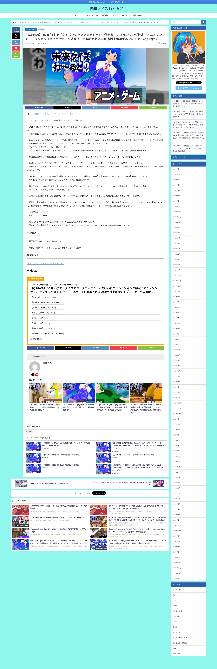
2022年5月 (176, 440)
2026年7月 (176, 174)
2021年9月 (176, 483)
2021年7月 (176, 493)
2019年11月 (177, 568)
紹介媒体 (105, 15)
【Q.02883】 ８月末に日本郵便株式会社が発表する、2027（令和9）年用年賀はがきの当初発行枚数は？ (188, 103)
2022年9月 (176, 419)
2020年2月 (176, 552)
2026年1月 (176, 206)
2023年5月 (176, 376)
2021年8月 (176, 488)
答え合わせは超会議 (180, 643)
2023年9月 (176, 355)
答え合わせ (177, 632)
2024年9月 (176, 291)
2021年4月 (176, 509)
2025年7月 (176, 238)
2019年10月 (177, 573)
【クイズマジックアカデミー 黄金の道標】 (45, 264)
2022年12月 (177, 403)
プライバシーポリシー (121, 15)
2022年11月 (177, 408)
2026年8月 (176, 169)
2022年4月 (176, 445)
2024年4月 (176, 318)
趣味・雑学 (177, 653)
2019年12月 (177, 562)
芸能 (174, 648)
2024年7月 (176, 302)
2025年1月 (176, 270)
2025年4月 (176, 254)
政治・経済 (177, 616)
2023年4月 (176, 382)
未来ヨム (164, 43)
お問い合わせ (137, 15)
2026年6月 (176, 179)
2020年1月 (176, 557)
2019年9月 (176, 578)
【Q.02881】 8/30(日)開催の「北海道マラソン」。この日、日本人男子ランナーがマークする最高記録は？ (188, 148)
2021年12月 (177, 467)
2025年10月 (177, 222)
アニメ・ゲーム (31, 29)
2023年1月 (176, 398)
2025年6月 (176, 243)
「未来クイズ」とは (91, 15)
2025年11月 (177, 217)
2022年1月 (176, 461)
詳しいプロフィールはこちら (188, 88)
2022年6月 (176, 435)
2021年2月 (176, 520)
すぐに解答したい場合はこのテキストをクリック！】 (52, 114)
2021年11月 (177, 472)
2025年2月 (176, 265)
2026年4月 (176, 190)
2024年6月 (176, 307)
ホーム (77, 15)
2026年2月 (176, 201)
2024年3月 (176, 323)
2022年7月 (176, 429)
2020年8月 (176, 541)
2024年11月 (177, 281)
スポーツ (176, 605)
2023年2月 (176, 392)
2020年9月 (176, 536)
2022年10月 (177, 413)
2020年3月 (176, 546)
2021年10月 (177, 477)
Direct (42, 29)
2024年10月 (177, 286)
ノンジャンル (177, 611)
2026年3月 (176, 195)
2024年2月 (176, 328)
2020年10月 (177, 531)
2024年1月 (176, 334)
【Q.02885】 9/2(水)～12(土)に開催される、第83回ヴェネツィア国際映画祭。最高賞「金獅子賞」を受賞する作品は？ (188, 124)
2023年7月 (176, 366)
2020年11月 (177, 525)
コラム (175, 600)
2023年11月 (177, 344)
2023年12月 (177, 339)
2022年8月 (176, 424)
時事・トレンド (178, 621)
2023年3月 (176, 387)
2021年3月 (176, 514)
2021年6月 (176, 499)
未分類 (175, 627)
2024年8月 (176, 296)
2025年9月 (176, 227)
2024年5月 (176, 312)
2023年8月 (176, 360)
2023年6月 (176, 371)
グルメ (175, 595)
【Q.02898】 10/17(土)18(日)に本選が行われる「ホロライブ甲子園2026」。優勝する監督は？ (188, 114)
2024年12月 (177, 275)
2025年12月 (177, 211)
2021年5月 (176, 504)
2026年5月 (176, 185)
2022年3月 (176, 451)
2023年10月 (177, 350)
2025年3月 (176, 259)
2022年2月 (176, 456)
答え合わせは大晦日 (180, 637)
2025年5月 (176, 249)
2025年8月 (176, 233)
